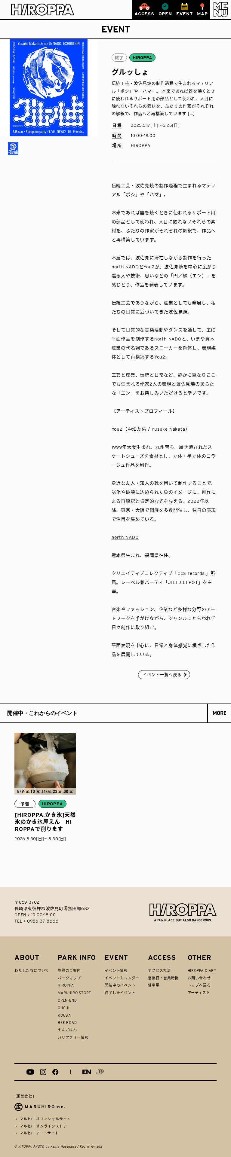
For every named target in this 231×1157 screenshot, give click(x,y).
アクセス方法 (159, 970)
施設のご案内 (69, 970)
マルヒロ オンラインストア (43, 1126)
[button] (221, 9)
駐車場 (153, 985)
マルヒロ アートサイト (39, 1133)
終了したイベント (120, 993)
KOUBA (64, 1015)
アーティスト (199, 993)
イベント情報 (116, 970)
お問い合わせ (199, 978)
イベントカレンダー (122, 978)
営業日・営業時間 (163, 978)
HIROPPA (66, 985)
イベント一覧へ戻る (162, 674)
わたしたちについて (31, 970)
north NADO (125, 537)
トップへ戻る (199, 985)
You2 (117, 429)
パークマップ (69, 978)
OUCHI (63, 1008)
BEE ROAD (67, 1022)
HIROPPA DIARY (202, 970)
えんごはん (67, 1030)
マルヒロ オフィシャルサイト (45, 1119)
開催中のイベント (120, 985)
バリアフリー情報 (73, 1037)
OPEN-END (67, 1000)
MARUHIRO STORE (74, 993)
